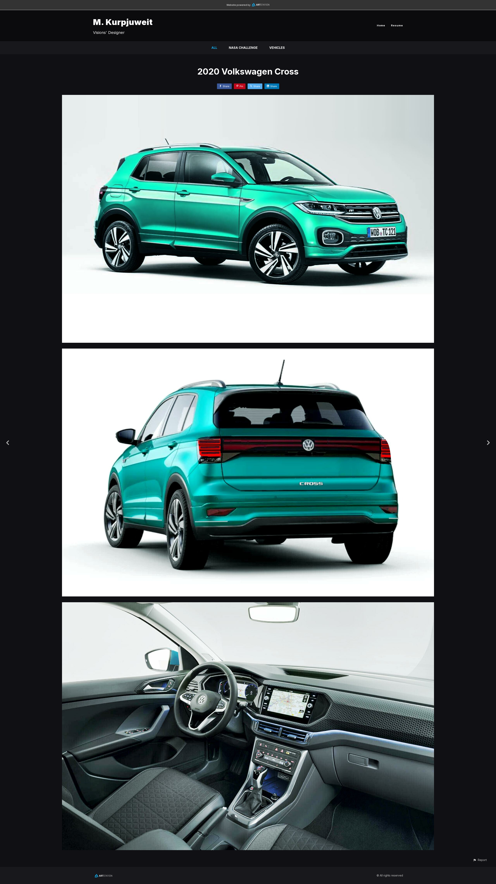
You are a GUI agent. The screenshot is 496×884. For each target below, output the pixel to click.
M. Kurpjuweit (123, 22)
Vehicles (277, 48)
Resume (397, 25)
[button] (479, 860)
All (214, 48)
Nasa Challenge (243, 48)
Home (381, 25)
